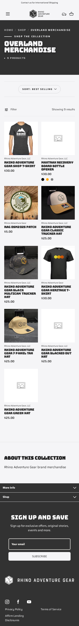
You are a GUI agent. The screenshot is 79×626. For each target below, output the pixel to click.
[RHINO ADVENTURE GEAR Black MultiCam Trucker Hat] (21, 262)
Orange (47, 179)
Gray (52, 179)
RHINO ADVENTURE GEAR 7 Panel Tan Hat (19, 353)
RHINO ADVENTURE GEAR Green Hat (19, 411)
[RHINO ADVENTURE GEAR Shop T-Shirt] (21, 138)
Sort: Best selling (37, 89)
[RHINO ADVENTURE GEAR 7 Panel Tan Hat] (21, 326)
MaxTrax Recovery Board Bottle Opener (57, 166)
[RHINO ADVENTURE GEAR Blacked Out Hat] (58, 326)
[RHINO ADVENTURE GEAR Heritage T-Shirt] (58, 262)
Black (42, 179)
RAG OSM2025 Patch (20, 227)
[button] (7, 13)
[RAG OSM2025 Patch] (21, 203)
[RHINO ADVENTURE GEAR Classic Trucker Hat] (58, 203)
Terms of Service (51, 609)
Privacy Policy (14, 609)
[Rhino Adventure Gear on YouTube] (29, 602)
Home (8, 30)
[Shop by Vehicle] (64, 13)
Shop (22, 30)
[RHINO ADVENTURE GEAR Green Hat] (21, 385)
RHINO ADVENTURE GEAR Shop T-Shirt (19, 164)
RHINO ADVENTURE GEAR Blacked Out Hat (56, 353)
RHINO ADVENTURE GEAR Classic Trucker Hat (56, 230)
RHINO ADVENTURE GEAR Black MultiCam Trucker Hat (20, 291)
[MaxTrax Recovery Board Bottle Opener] (58, 138)
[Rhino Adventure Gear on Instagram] (7, 602)
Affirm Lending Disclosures (14, 618)
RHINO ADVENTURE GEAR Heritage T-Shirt (56, 290)
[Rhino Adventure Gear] (39, 14)
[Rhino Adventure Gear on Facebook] (18, 602)
